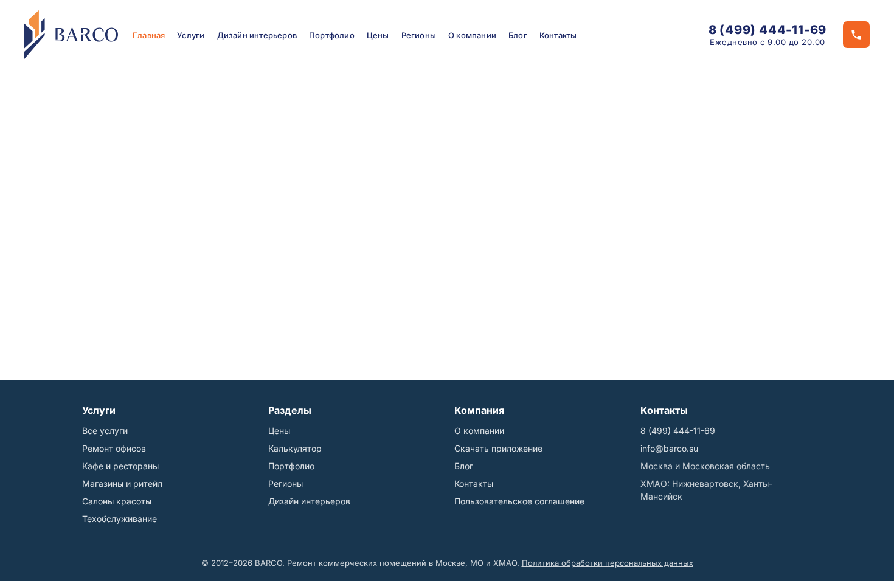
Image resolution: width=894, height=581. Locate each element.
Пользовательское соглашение (519, 501)
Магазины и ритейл (122, 483)
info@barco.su (669, 448)
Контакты (558, 35)
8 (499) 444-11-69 (768, 29)
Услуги (190, 35)
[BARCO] (71, 34)
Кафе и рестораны (120, 466)
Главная (149, 35)
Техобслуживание (119, 519)
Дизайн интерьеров (257, 35)
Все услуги (105, 430)
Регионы (418, 35)
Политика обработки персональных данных (607, 563)
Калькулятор (295, 448)
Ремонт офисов (114, 448)
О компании (472, 35)
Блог (517, 35)
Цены (378, 35)
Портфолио (332, 35)
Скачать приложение (498, 448)
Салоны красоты (116, 501)
